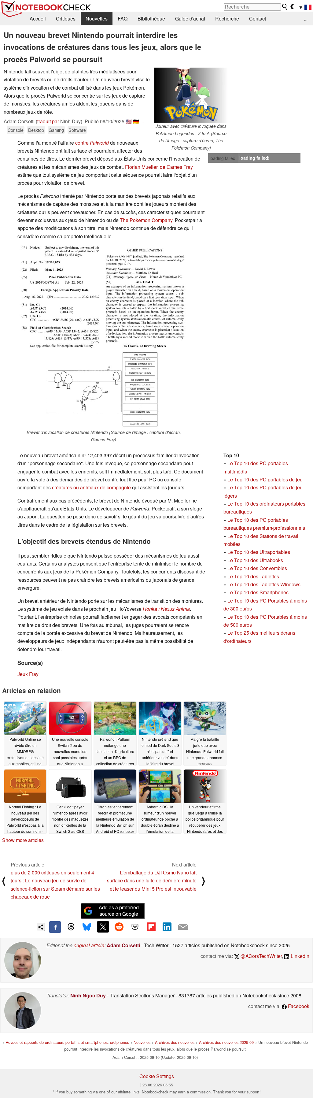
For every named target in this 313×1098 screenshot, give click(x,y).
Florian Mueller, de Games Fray (159, 166)
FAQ (122, 18)
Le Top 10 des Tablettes (253, 576)
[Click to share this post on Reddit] (119, 927)
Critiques (65, 18)
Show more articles (23, 840)
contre (92, 142)
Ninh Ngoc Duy (88, 995)
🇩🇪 (136, 121)
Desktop (36, 130)
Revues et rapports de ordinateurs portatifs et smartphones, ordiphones (67, 1042)
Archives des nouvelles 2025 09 (226, 1042)
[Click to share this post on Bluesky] (87, 927)
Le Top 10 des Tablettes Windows (263, 584)
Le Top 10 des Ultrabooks (255, 560)
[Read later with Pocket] (135, 927)
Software (77, 130)
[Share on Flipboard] (151, 927)
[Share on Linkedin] (167, 927)
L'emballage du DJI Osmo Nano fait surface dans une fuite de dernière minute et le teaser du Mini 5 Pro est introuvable (152, 880)
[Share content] (41, 927)
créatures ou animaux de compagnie (91, 487)
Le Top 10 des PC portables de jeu (265, 479)
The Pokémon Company (146, 220)
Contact (257, 18)
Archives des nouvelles (174, 1042)
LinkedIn (299, 955)
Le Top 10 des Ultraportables (258, 551)
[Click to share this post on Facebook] (55, 927)
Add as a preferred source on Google (119, 910)
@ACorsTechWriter (260, 955)
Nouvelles (97, 18)
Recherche (227, 18)
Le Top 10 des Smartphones (258, 592)
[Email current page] (183, 927)
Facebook (298, 1006)
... (305, 18)
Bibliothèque (151, 18)
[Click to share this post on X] (103, 927)
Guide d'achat (190, 18)
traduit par (48, 121)
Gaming (56, 130)
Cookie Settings (156, 1076)
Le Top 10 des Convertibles (257, 568)
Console (16, 130)
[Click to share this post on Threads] (71, 927)
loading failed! (223, 158)
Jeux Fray (28, 673)
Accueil (38, 18)
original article (89, 945)
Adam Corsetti (123, 945)
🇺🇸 (129, 121)
